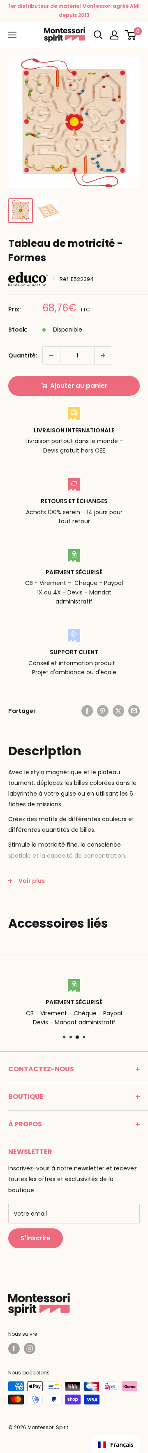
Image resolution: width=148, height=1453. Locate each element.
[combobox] (116, 1445)
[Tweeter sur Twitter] (118, 711)
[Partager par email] (134, 711)
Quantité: (22, 355)
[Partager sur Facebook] (87, 711)
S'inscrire (36, 1238)
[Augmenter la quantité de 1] (103, 355)
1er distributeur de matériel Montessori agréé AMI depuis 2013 (74, 10)
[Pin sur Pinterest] (103, 711)
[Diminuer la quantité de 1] (51, 355)
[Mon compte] (114, 34)
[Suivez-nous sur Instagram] (29, 1348)
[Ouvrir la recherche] (98, 34)
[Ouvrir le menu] (12, 35)
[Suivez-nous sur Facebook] (14, 1348)
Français (122, 1444)
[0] (131, 35)
